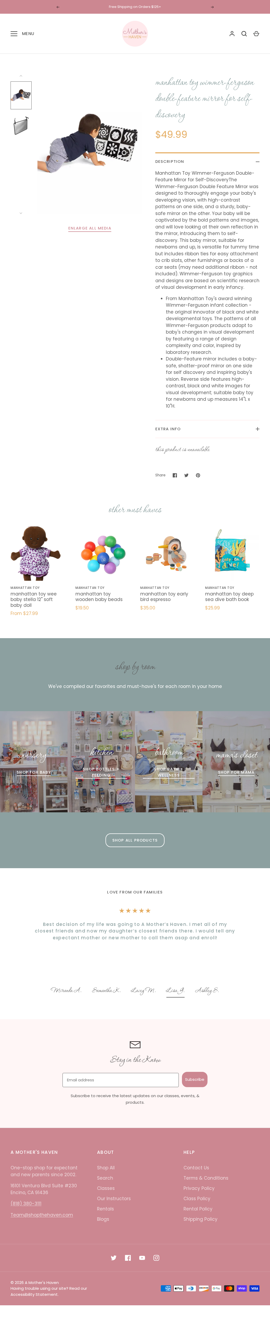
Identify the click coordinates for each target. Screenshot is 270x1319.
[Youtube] (142, 1258)
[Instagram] (156, 1258)
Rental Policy (198, 1209)
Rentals (105, 1209)
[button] (66, 991)
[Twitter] (113, 1258)
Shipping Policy (201, 1219)
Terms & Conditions (206, 1178)
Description (169, 161)
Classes (106, 1188)
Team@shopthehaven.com (42, 1215)
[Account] (232, 34)
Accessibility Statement (34, 1294)
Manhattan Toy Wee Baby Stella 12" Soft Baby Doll (34, 599)
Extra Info (168, 429)
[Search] (244, 34)
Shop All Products (135, 840)
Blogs (103, 1219)
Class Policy (197, 1198)
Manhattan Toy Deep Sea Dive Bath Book (229, 597)
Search (105, 1178)
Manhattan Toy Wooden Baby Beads (99, 597)
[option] (66, 991)
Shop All (106, 1168)
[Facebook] (128, 1258)
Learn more (162, 6)
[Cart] (256, 34)
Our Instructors (114, 1198)
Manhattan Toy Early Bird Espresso (164, 597)
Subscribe (194, 1079)
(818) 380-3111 (26, 1203)
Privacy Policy (199, 1188)
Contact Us (196, 1168)
